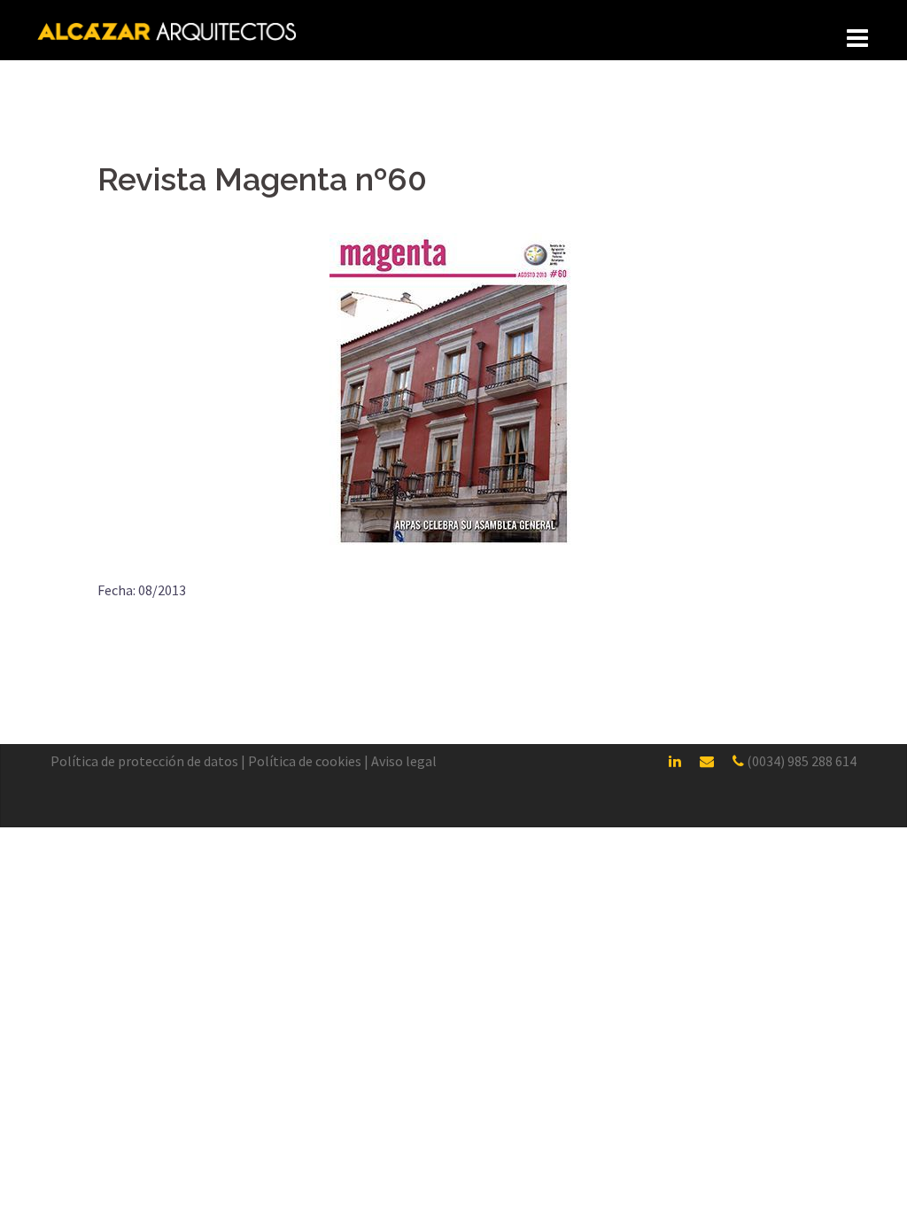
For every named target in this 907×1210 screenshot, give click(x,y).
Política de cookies (304, 761)
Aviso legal (404, 761)
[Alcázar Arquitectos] (167, 29)
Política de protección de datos (144, 761)
